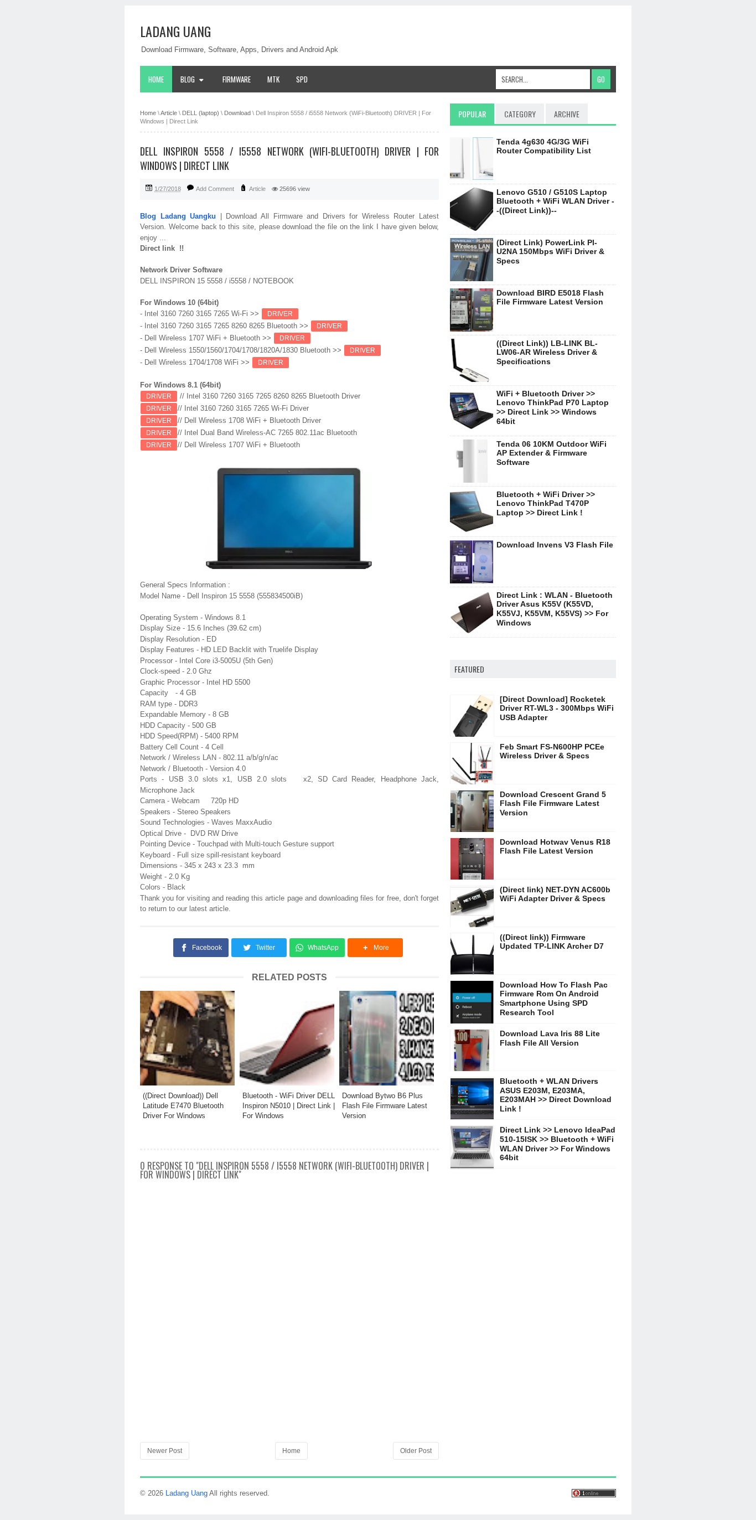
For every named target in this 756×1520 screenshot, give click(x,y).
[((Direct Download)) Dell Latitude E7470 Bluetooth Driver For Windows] (190, 1038)
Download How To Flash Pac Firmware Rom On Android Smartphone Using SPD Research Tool (554, 998)
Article (257, 188)
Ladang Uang (175, 31)
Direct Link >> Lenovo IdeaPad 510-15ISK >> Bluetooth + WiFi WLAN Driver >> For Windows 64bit (557, 1143)
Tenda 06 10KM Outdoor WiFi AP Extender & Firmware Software (551, 453)
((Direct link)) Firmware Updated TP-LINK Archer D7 (552, 942)
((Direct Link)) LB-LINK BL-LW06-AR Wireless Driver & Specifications (547, 352)
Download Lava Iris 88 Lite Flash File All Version (550, 1038)
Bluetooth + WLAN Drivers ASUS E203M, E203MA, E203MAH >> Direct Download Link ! (556, 1095)
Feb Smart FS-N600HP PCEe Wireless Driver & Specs (552, 751)
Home (156, 79)
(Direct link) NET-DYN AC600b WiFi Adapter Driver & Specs (555, 894)
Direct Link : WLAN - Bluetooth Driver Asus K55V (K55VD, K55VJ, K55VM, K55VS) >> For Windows (554, 609)
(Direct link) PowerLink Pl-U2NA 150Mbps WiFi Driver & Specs (550, 252)
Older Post (416, 1451)
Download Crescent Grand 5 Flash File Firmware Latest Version (553, 804)
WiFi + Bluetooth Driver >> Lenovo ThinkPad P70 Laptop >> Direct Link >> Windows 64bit (552, 407)
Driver (280, 314)
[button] (375, 947)
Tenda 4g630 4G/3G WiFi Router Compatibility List (543, 146)
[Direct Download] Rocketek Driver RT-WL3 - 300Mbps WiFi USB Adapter (557, 708)
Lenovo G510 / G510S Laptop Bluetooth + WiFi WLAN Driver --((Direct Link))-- (555, 201)
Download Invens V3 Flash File (554, 544)
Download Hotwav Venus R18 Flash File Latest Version (555, 846)
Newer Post (164, 1451)
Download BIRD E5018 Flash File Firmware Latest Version (550, 297)
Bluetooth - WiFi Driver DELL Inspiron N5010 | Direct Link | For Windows (288, 1106)
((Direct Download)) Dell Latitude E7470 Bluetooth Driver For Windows (183, 1106)
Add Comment (215, 188)
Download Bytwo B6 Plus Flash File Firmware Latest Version (384, 1106)
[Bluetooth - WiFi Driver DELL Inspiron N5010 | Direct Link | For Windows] (289, 1038)
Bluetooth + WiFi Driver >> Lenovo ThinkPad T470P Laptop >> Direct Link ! (545, 504)
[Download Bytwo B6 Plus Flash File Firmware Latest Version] (389, 1038)
